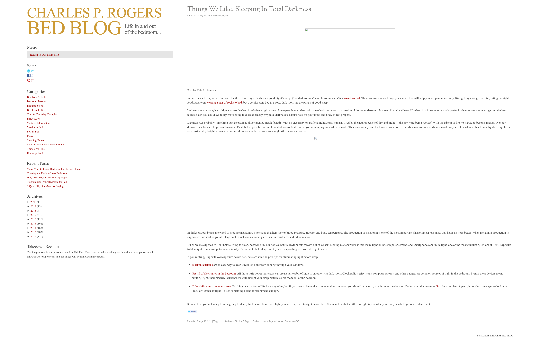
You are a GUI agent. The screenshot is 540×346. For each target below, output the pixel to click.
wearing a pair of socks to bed (224, 102)
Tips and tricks (276, 321)
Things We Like (204, 321)
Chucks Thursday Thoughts (42, 114)
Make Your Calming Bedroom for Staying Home (54, 169)
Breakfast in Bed (36, 110)
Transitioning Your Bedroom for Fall (47, 181)
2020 (33, 202)
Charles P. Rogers (243, 321)
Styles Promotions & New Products (46, 144)
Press (30, 136)
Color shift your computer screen (211, 286)
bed (222, 321)
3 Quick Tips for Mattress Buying (45, 186)
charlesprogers (221, 15)
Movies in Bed (35, 127)
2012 (33, 236)
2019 (33, 206)
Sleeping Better (35, 140)
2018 (33, 210)
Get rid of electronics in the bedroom (214, 273)
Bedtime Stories (35, 105)
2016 (33, 219)
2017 (33, 214)
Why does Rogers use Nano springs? (47, 177)
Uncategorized (35, 153)
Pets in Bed (33, 131)
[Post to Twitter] (192, 312)
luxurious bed (351, 98)
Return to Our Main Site (44, 54)
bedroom (229, 321)
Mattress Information (38, 123)
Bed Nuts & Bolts (36, 97)
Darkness (257, 321)
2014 (33, 228)
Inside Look (33, 118)
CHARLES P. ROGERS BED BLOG (496, 335)
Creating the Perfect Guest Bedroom (47, 173)
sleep (265, 321)
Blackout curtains (202, 265)
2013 (33, 232)
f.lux (438, 286)
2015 (33, 223)
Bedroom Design (36, 101)
